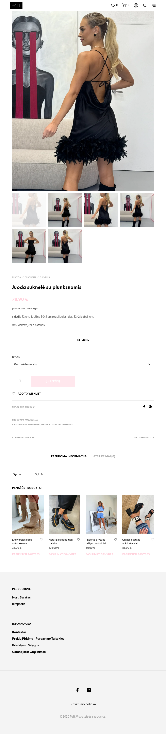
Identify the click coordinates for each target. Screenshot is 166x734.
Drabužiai (30, 277)
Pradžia (16, 277)
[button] (114, 5)
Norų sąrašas (21, 597)
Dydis (16, 357)
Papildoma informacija (69, 456)
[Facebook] (146, 407)
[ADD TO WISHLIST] (42, 539)
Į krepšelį (53, 381)
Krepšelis (18, 604)
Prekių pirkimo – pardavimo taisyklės (38, 638)
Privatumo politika (83, 704)
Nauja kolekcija (51, 424)
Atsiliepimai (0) (104, 456)
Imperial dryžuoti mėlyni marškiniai (96, 541)
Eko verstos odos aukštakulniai (22, 541)
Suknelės (45, 277)
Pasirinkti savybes (26, 554)
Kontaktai (19, 632)
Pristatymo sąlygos (25, 645)
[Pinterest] (151, 407)
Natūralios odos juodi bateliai (61, 541)
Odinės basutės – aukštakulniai (132, 541)
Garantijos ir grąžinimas (29, 651)
